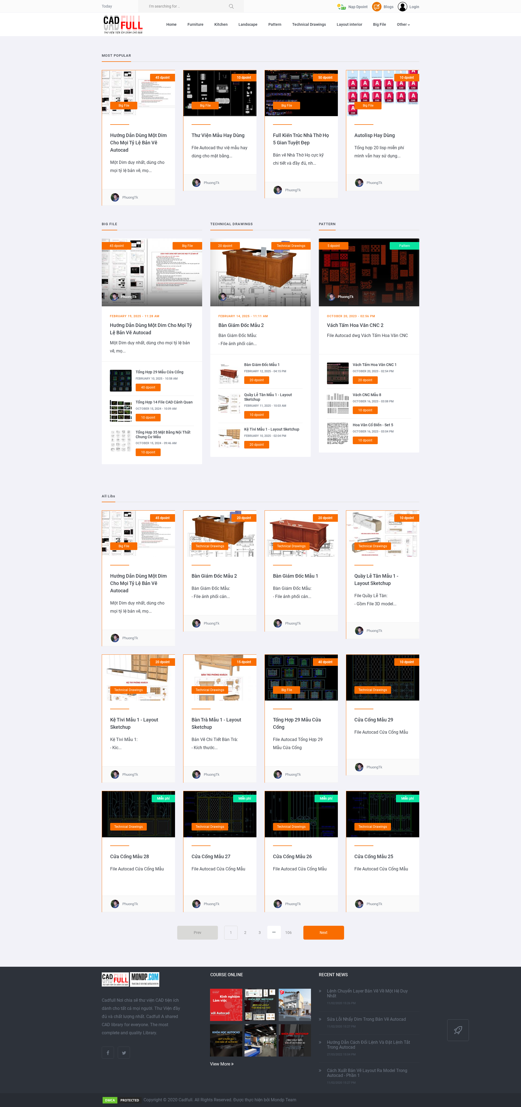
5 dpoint (334, 246)
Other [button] (402, 24)
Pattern (274, 24)
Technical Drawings (309, 24)
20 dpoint (225, 246)
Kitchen (221, 24)
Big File (379, 24)
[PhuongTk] (152, 272)
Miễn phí (163, 798)
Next (324, 932)
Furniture (196, 24)
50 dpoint (325, 77)
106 (288, 932)
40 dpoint (148, 387)
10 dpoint (244, 77)
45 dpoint (162, 77)
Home (171, 24)
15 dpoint (244, 662)
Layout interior (349, 24)
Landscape (248, 24)
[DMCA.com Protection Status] (122, 1099)
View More (220, 1064)
